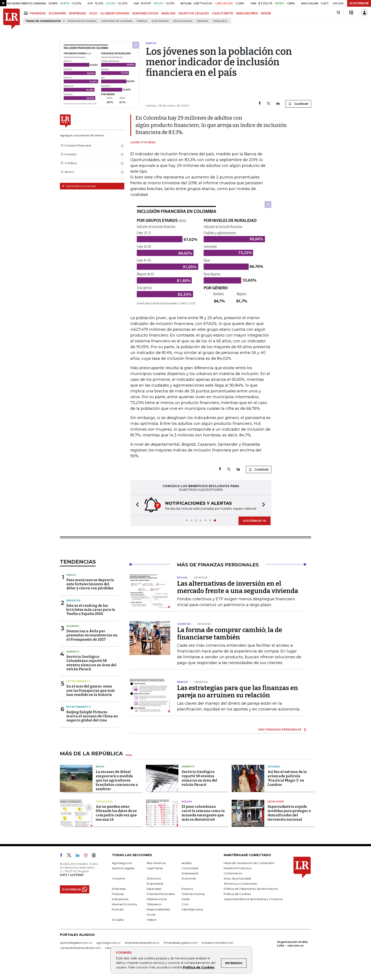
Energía (142, 21)
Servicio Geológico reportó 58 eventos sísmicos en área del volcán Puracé (199, 778)
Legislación (276, 801)
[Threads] (95, 856)
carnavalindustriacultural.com (80, 948)
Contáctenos (233, 873)
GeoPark (202, 21)
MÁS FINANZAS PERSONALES (279, 729)
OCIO (93, 13)
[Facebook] (260, 104)
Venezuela (220, 21)
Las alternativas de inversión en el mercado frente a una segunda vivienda (237, 587)
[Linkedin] (278, 104)
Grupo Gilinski (182, 21)
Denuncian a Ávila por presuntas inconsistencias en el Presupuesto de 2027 (91, 635)
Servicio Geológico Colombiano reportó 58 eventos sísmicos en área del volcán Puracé (91, 663)
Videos (151, 919)
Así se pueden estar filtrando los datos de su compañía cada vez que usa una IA (116, 813)
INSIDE (266, 13)
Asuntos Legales (123, 868)
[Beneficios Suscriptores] (351, 12)
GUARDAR (300, 103)
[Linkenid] (79, 856)
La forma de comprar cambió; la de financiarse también (229, 633)
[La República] (11, 19)
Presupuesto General (82, 21)
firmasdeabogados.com (181, 942)
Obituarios (154, 904)
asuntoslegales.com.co (76, 942)
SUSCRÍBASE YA (254, 520)
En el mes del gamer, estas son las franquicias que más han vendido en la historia (90, 690)
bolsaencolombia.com (217, 942)
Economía (189, 878)
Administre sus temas (80, 186)
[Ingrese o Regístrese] (364, 12)
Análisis (187, 863)
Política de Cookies (198, 967)
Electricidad (160, 21)
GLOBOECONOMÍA (114, 13)
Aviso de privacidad (237, 878)
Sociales (274, 766)
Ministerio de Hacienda (116, 21)
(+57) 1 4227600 (71, 874)
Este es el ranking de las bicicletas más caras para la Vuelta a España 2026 (90, 610)
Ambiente (72, 651)
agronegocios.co (108, 942)
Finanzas (118, 894)
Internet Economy (124, 904)
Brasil (100, 766)
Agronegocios (122, 863)
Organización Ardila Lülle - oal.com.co (292, 943)
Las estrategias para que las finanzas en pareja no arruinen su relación (237, 691)
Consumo (118, 878)
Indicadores (120, 899)
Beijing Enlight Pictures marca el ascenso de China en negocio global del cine (92, 716)
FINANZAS (38, 13)
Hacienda (72, 626)
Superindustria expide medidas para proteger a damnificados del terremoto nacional (289, 813)
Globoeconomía (193, 894)
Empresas (119, 888)
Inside (186, 899)
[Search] (338, 13)
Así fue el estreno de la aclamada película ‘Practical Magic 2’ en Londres (287, 778)
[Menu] (26, 13)
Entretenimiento (78, 681)
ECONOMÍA (57, 13)
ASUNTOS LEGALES (193, 13)
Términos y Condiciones (240, 883)
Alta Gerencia (156, 863)
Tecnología (104, 801)
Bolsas (187, 801)
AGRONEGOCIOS (145, 13)
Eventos (187, 888)
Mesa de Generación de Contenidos (249, 863)
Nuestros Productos (237, 868)
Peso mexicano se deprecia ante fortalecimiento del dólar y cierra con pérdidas (90, 584)
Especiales (154, 888)
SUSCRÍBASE (359, 3)
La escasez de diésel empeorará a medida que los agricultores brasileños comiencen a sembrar (117, 780)
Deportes (73, 600)
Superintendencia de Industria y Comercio (253, 899)
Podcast (117, 909)
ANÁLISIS (168, 13)
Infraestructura (157, 899)
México (71, 574)
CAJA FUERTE (222, 13)
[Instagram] (87, 856)
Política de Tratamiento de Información (251, 888)
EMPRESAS (77, 13)
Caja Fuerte (155, 868)
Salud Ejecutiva (192, 909)
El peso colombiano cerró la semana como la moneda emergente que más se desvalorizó (203, 813)
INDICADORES (247, 13)
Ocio (185, 904)
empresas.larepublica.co (142, 942)
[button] (136, 505)
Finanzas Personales (161, 894)
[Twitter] (269, 104)
